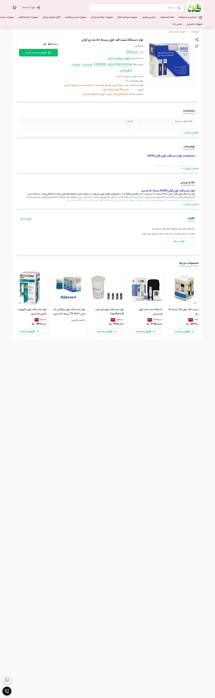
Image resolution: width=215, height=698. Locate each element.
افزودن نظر (25, 218)
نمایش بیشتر (192, 132)
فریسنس (87, 64)
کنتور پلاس (126, 70)
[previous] (195, 303)
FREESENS (100, 64)
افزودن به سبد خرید (36, 52)
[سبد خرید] (14, 7)
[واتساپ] (7, 679)
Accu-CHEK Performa (120, 64)
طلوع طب (195, 31)
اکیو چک (76, 64)
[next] (20, 303)
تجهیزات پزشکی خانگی (177, 31)
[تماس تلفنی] (7, 691)
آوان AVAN (132, 51)
